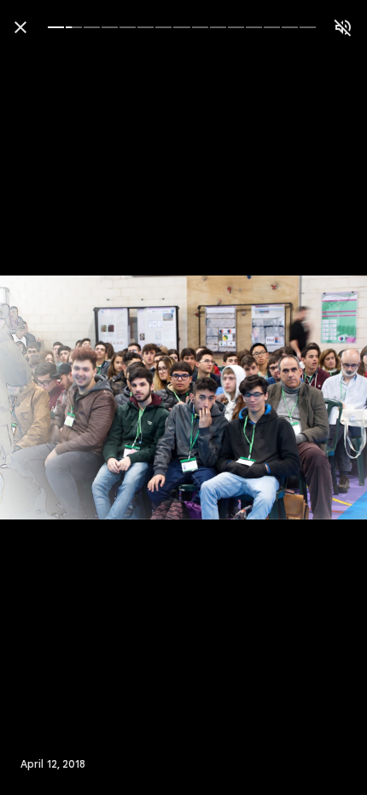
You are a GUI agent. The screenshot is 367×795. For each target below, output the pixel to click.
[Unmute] (343, 27)
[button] (48, 397)
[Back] (20, 27)
